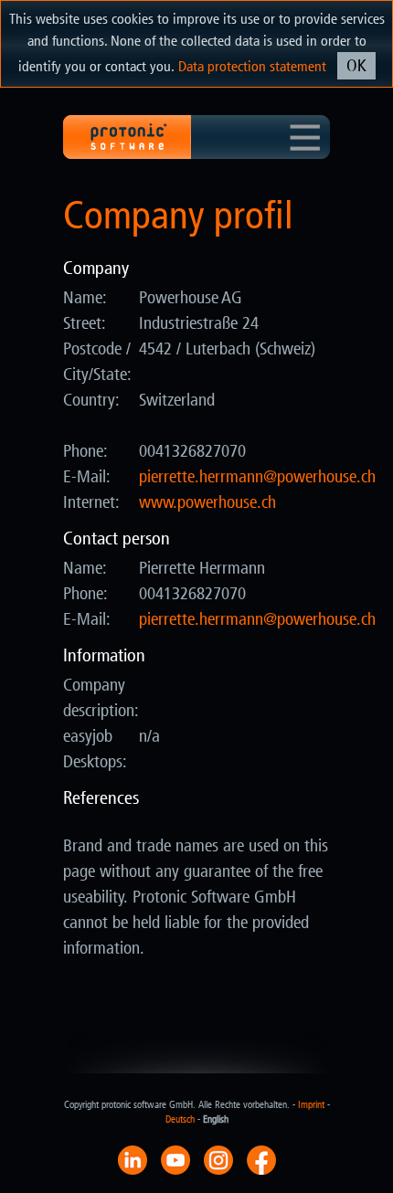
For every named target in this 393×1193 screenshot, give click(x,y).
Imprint (311, 1105)
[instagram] (218, 1159)
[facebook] (261, 1159)
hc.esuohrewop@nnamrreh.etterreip (257, 477)
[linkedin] (132, 1159)
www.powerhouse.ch (207, 502)
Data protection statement (252, 66)
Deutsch (180, 1119)
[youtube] (175, 1159)
